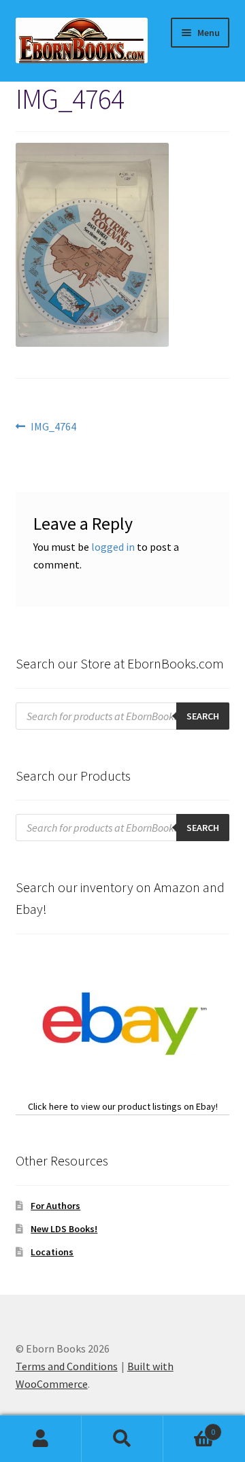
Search (122, 1439)
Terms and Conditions (67, 1366)
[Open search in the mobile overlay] (123, 716)
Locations (52, 1252)
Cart (189, 1427)
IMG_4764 (53, 427)
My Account (41, 1439)
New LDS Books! (64, 1229)
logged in (113, 547)
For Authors (55, 1206)
